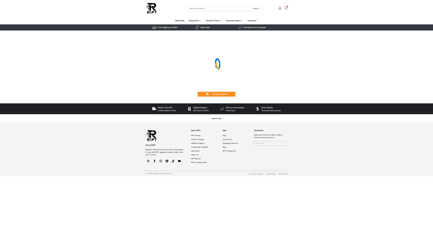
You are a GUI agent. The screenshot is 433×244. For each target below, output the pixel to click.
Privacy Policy (270, 174)
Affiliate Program (197, 143)
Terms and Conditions (256, 174)
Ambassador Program (199, 147)
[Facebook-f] (154, 161)
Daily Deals (179, 20)
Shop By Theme (212, 20)
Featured (252, 20)
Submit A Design (197, 139)
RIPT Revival (195, 158)
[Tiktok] (173, 161)
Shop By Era (194, 20)
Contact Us (227, 139)
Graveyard (195, 151)
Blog (224, 147)
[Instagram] (161, 161)
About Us (194, 155)
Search (256, 8)
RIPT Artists (195, 135)
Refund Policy (283, 174)
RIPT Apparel (154, 174)
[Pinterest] (167, 161)
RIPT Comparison (229, 151)
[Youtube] (179, 161)
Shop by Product (233, 20)
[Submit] (282, 143)
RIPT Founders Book (199, 162)
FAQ (224, 135)
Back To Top (216, 118)
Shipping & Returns (230, 143)
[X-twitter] (148, 161)
